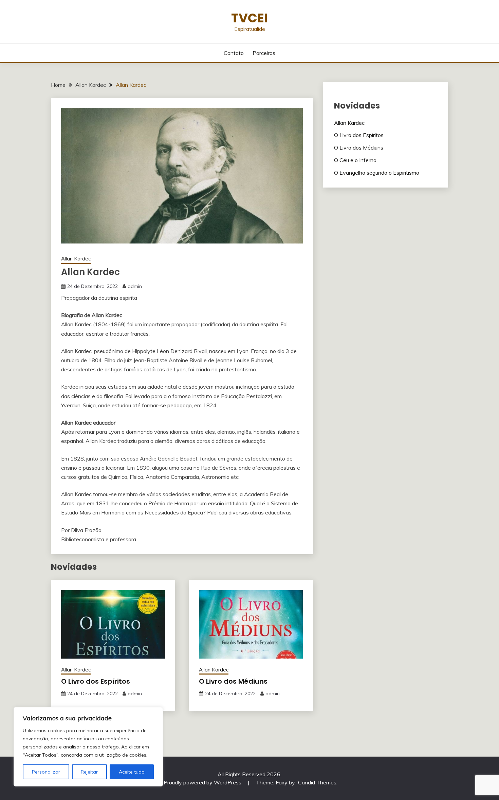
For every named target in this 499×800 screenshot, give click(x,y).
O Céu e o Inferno (355, 160)
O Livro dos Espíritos (95, 681)
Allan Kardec (76, 258)
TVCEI (249, 18)
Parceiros (264, 53)
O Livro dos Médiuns (233, 681)
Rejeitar (89, 772)
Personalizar (46, 772)
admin (135, 286)
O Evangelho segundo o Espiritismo (376, 172)
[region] (88, 746)
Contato (234, 53)
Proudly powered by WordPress (203, 782)
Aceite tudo (132, 772)
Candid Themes (317, 782)
